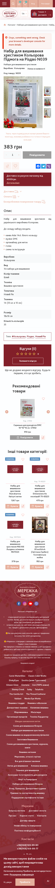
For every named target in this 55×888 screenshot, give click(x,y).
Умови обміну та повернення (27, 825)
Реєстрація (45, 4)
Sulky (29, 689)
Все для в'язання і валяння (27, 761)
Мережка (27, 806)
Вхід (33, 4)
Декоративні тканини (17, 707)
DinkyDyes (14, 680)
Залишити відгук (28, 361)
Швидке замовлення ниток (27, 721)
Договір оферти (27, 820)
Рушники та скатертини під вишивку (27, 793)
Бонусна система (17, 810)
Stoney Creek (18, 689)
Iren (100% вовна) (40, 685)
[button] (6, 411)
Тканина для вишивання (27, 770)
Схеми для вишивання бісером (27, 726)
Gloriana (25, 685)
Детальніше (13, 182)
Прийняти (25, 882)
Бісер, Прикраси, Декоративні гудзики (27, 788)
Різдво (30, 336)
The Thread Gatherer (36, 694)
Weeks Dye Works (32, 698)
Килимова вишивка (39, 707)
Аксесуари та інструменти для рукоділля (27, 775)
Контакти (41, 815)
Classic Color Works (37, 676)
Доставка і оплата (37, 810)
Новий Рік (40, 336)
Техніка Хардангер (39, 717)
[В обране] (15, 166)
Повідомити (37, 154)
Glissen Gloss (12, 685)
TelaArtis (39, 689)
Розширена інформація (22, 874)
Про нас (12, 815)
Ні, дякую (8, 882)
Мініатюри (36, 712)
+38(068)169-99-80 (27, 845)
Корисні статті (27, 815)
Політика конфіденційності (27, 830)
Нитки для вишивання (17, 766)
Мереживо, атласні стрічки (28, 756)
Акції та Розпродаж (27, 779)
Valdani (17, 698)
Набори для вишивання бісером (27, 784)
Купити (14, 506)
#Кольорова (19, 336)
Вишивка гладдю (17, 703)
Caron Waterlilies (17, 676)
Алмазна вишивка (39, 766)
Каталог (11, 25)
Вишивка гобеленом (37, 703)
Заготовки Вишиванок (27, 739)
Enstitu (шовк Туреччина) (34, 680)
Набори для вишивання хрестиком (32, 25)
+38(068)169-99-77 (27, 848)
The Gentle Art (16, 694)
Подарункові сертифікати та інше (27, 797)
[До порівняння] (7, 166)
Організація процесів (17, 717)
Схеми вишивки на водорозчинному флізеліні (27, 735)
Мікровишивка (21, 712)
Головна (5, 25)
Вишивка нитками (27, 752)
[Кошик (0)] (34, 13)
